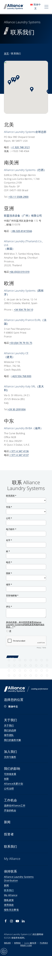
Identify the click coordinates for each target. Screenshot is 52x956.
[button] (9, 82)
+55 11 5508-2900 (18, 196)
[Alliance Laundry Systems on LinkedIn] (23, 921)
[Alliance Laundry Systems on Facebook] (5, 921)
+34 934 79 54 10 (23, 309)
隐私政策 (7, 943)
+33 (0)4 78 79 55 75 (20, 342)
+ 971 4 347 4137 (19, 455)
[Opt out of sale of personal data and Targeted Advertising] (4, 951)
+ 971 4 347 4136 (19, 451)
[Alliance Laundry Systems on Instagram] (11, 921)
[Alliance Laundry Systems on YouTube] (17, 921)
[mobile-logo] (14, 5)
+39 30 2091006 (17, 409)
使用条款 (17, 943)
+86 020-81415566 (21, 231)
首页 (6, 53)
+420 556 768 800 (21, 376)
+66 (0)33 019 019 (19, 271)
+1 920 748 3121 (20, 147)
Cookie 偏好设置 (30, 943)
